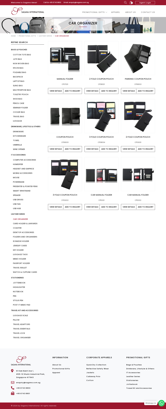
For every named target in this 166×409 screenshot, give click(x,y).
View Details (56, 91)
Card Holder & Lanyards (25, 223)
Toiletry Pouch (20, 94)
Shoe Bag (17, 99)
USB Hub (17, 208)
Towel (16, 140)
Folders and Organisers (25, 236)
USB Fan (16, 204)
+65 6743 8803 (23, 388)
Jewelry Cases (20, 245)
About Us (130, 12)
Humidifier (18, 164)
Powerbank (18, 182)
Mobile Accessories (22, 173)
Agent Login (145, 2)
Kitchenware (19, 136)
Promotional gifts (27, 36)
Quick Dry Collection (96, 365)
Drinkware (18, 131)
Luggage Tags (20, 254)
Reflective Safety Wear (97, 368)
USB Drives (18, 199)
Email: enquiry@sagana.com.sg (76, 2)
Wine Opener (19, 149)
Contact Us (148, 12)
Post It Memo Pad (21, 305)
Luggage (17, 121)
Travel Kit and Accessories (24, 310)
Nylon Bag (18, 68)
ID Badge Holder (21, 241)
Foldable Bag (19, 72)
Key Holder (18, 250)
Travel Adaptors (21, 324)
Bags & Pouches (19, 49)
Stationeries (17, 277)
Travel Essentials (21, 328)
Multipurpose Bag (22, 90)
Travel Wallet (20, 267)
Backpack (18, 76)
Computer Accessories (24, 160)
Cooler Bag (19, 112)
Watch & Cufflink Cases (25, 272)
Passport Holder (21, 263)
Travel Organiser (22, 337)
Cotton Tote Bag (22, 54)
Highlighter (19, 287)
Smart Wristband (21, 190)
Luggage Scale (20, 315)
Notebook (18, 291)
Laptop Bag (18, 81)
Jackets (90, 372)
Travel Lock (19, 333)
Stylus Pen (18, 300)
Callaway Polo (93, 376)
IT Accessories (18, 155)
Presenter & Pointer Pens (25, 186)
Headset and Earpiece (23, 168)
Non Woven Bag (21, 63)
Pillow (16, 320)
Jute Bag (17, 59)
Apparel (115, 12)
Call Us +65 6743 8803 (52, 2)
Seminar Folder (20, 107)
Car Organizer (20, 219)
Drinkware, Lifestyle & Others (25, 126)
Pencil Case (18, 103)
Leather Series (45, 36)
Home (13, 36)
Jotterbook (19, 282)
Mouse (16, 177)
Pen (14, 296)
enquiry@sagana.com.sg (28, 382)
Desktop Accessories (23, 232)
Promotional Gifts (93, 12)
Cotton (90, 380)
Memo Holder (19, 259)
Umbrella (17, 145)
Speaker (16, 195)
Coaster (17, 228)
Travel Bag (18, 116)
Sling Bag (18, 85)
